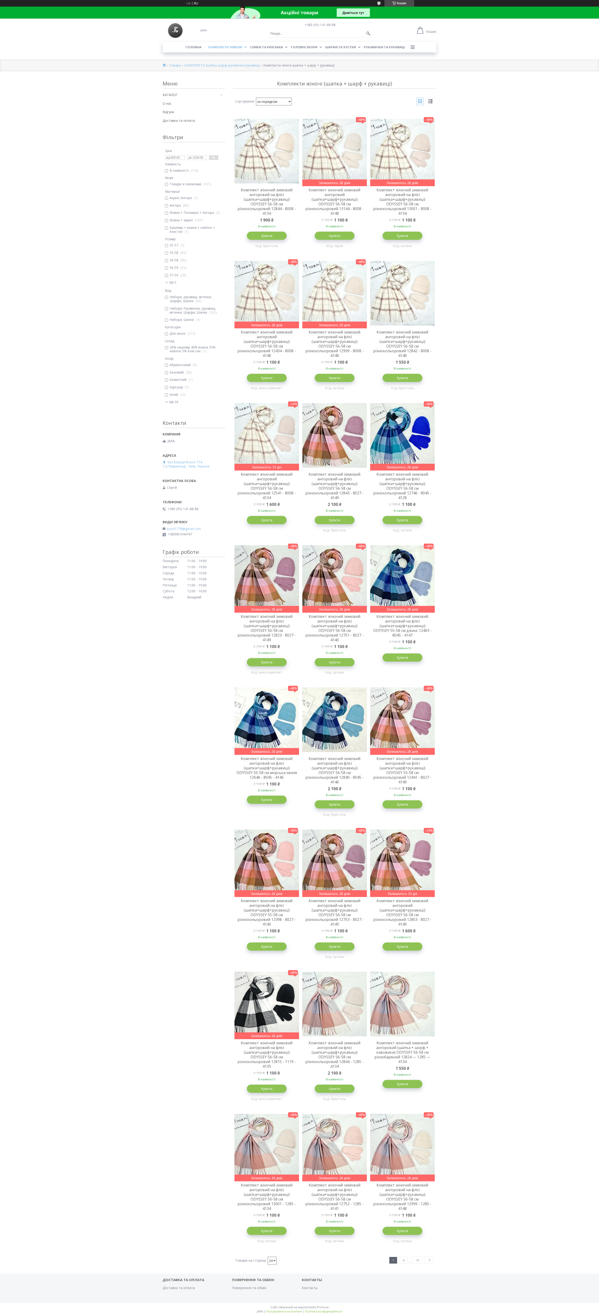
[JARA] (175, 30)
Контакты (310, 1288)
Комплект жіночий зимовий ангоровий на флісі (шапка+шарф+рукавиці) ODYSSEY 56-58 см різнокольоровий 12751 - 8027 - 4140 (334, 628)
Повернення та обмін (249, 1288)
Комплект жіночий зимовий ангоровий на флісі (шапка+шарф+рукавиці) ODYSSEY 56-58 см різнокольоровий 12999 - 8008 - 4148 (334, 344)
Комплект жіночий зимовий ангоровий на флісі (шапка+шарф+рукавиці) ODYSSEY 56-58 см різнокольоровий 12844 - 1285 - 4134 (334, 1055)
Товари (175, 65)
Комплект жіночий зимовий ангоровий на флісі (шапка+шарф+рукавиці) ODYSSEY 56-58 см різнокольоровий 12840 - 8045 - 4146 (334, 770)
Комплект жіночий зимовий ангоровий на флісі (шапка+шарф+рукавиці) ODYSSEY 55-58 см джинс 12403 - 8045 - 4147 (402, 626)
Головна (193, 47)
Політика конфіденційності (323, 1311)
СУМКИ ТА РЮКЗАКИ (266, 47)
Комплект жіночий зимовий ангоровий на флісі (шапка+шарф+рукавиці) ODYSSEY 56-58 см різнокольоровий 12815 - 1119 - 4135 (266, 1055)
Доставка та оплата (179, 120)
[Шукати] (368, 33)
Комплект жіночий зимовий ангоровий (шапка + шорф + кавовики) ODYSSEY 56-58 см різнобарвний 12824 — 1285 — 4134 (402, 1052)
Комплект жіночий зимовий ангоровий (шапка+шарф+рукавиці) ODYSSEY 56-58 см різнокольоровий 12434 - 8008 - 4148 (266, 344)
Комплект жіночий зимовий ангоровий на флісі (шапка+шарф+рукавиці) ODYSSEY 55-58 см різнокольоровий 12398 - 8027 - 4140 (266, 912)
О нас (167, 103)
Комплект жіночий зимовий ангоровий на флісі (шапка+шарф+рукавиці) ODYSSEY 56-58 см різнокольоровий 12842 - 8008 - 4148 (402, 344)
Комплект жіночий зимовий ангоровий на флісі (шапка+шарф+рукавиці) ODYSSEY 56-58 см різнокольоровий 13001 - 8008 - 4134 (402, 202)
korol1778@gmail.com (184, 529)
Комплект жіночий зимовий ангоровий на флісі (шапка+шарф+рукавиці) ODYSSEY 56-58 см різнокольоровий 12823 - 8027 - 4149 (266, 628)
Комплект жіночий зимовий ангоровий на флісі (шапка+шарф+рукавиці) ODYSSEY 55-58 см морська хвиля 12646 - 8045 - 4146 (267, 768)
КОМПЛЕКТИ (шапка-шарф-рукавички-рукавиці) (222, 65)
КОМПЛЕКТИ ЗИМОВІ (225, 47)
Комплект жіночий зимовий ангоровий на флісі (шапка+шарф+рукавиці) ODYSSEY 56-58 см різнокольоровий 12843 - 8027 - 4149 (334, 486)
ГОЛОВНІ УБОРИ (304, 47)
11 (417, 1260)
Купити (266, 236)
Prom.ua (323, 1307)
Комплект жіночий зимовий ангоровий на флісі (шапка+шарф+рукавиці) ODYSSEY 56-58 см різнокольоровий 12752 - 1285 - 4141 (334, 1197)
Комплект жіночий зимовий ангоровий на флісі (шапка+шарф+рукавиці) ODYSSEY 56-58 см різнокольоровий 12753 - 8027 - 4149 (334, 912)
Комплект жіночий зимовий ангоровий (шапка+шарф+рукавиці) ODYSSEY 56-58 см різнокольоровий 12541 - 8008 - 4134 (266, 486)
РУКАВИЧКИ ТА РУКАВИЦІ (384, 47)
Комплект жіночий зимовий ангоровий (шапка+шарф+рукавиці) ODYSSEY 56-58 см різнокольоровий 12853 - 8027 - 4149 (402, 912)
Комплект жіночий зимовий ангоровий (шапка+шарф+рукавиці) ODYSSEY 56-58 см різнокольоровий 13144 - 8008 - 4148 (334, 202)
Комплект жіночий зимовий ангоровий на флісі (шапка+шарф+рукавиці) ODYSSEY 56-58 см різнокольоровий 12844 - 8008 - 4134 (266, 202)
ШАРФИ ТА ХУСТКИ (340, 47)
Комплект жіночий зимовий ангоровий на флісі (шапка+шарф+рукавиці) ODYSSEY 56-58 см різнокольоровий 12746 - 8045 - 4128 (402, 486)
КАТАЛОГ (170, 95)
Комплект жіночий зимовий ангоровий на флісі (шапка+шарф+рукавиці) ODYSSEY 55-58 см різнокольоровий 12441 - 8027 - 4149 (402, 770)
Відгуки (168, 112)
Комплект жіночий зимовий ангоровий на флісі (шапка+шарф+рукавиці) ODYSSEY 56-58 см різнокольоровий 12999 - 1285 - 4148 (402, 1197)
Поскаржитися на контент (284, 1311)
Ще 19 (173, 402)
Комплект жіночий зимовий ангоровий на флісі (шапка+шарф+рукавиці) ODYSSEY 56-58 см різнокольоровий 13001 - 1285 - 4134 (266, 1197)
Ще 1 (172, 282)
